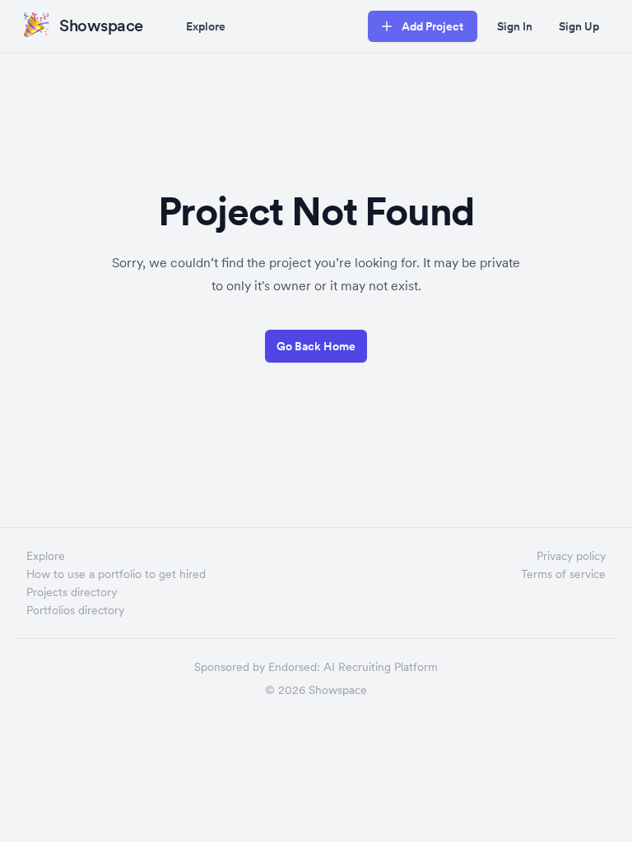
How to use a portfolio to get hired (116, 574)
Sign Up (579, 26)
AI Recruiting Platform (380, 666)
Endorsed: (294, 666)
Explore (205, 26)
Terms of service (563, 574)
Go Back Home (316, 346)
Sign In (514, 26)
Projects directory (71, 592)
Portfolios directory (75, 610)
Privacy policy (571, 555)
